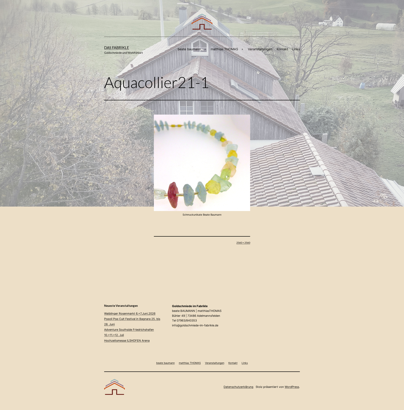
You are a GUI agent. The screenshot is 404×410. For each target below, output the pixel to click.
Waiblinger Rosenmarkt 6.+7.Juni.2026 (129, 313)
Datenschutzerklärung (238, 387)
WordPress (292, 387)
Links (296, 49)
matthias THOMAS (224, 49)
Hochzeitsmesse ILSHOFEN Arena (127, 340)
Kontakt (282, 49)
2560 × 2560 (243, 242)
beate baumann (189, 49)
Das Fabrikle (116, 47)
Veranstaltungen (260, 49)
